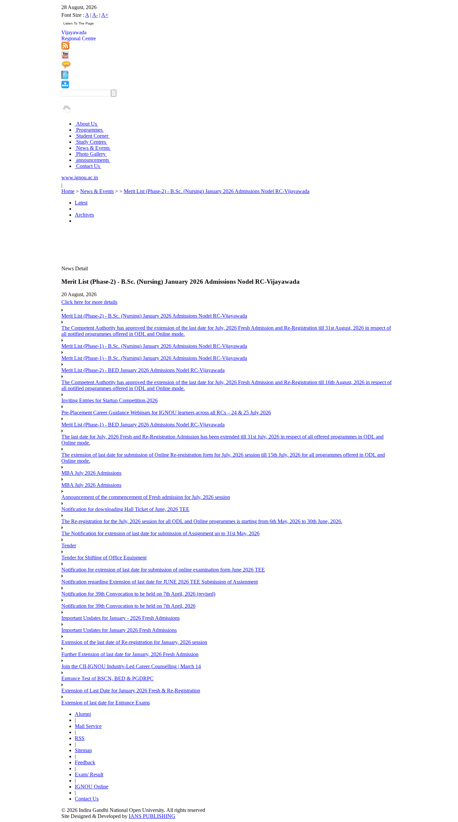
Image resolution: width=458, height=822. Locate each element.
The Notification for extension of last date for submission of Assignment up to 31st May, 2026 (160, 533)
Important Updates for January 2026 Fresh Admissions (119, 630)
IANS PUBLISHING (152, 816)
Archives (84, 215)
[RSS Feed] (65, 48)
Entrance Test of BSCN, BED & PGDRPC (107, 678)
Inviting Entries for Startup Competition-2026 (109, 400)
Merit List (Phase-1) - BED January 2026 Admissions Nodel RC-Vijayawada (143, 424)
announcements (92, 160)
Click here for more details (89, 302)
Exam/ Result (89, 774)
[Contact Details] (64, 77)
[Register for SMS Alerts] (66, 67)
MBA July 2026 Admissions (91, 473)
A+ (104, 15)
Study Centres (91, 142)
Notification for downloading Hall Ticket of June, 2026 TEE (125, 509)
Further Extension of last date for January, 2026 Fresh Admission (129, 654)
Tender (68, 545)
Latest (81, 202)
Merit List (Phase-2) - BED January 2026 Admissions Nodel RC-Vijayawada (143, 370)
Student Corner (92, 136)
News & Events (93, 148)
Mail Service (88, 726)
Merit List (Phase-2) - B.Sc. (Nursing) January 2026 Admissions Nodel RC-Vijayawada (216, 191)
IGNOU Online (91, 786)
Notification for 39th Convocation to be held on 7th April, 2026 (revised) (138, 594)
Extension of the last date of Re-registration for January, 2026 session (134, 642)
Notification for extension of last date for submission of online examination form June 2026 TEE (163, 570)
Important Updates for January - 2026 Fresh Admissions (120, 618)
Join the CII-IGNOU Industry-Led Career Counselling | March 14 (131, 666)
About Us (86, 124)
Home (67, 191)
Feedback (85, 762)
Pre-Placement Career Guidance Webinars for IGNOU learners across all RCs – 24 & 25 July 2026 (166, 412)
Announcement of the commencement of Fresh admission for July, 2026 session (145, 497)
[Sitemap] (65, 86)
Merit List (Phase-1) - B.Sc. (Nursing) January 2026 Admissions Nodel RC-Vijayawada (154, 346)
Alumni (83, 714)
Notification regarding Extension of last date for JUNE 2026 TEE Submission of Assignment (159, 582)
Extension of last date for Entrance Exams (105, 702)
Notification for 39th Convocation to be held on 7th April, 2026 (128, 606)
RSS (79, 738)
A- (95, 15)
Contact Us (88, 166)
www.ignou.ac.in (79, 177)
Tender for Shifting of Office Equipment (104, 557)
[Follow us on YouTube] (65, 57)
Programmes (89, 130)
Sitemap (83, 750)
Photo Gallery (91, 154)
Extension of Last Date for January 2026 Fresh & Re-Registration (130, 690)
